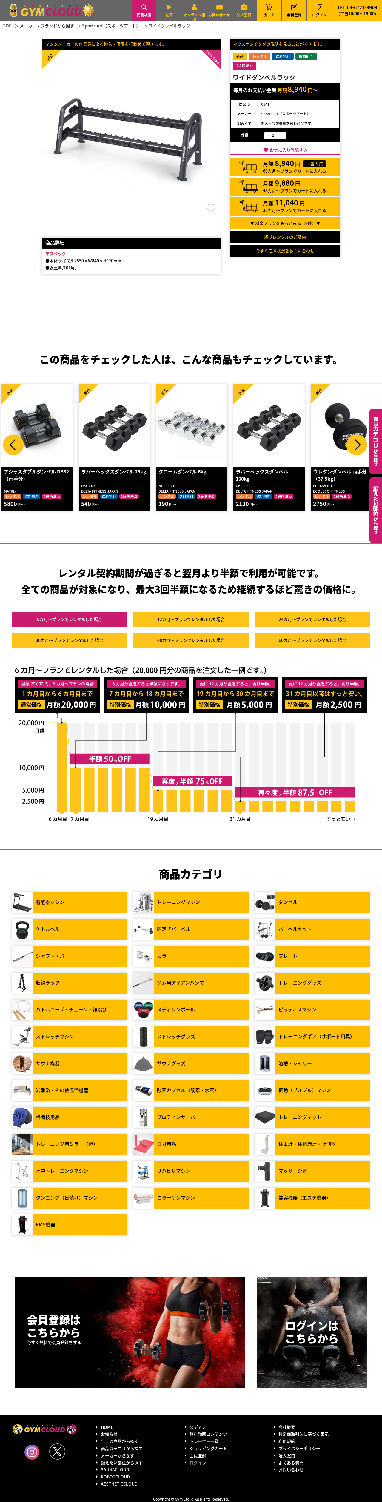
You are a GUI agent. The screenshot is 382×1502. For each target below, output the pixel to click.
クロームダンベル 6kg (182, 471)
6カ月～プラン (69, 619)
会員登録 (294, 14)
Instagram (31, 1452)
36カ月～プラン (69, 640)
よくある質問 (291, 1463)
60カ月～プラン (312, 640)
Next (356, 444)
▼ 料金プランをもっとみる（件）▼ (285, 223)
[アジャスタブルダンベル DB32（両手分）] (37, 425)
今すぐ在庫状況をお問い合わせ (285, 250)
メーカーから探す (117, 1455)
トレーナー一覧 (204, 1441)
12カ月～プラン (191, 619)
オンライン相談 (194, 17)
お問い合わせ (219, 14)
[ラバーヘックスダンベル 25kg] (114, 425)
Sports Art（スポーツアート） (285, 113)
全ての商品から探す (119, 1441)
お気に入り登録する (288, 150)
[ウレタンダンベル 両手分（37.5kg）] (346, 425)
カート (269, 10)
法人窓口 (244, 14)
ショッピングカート (208, 1448)
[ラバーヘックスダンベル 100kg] (269, 425)
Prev (13, 444)
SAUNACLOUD (115, 1469)
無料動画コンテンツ (208, 1434)
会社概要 (286, 1427)
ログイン (319, 14)
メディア (198, 1427)
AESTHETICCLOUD (119, 1484)
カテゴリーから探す (375, 441)
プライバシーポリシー (299, 1448)
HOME (107, 1427)
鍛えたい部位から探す (375, 510)
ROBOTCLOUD (115, 1477)
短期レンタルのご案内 (285, 237)
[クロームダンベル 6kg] (191, 425)
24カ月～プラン (312, 619)
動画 (169, 14)
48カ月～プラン (191, 640)
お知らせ (109, 1434)
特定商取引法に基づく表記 (303, 1434)
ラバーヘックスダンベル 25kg (113, 471)
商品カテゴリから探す (122, 1448)
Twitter (57, 1451)
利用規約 (286, 1441)
